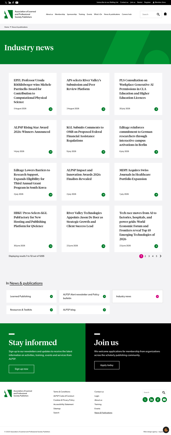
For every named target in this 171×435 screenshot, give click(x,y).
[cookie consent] (166, 430)
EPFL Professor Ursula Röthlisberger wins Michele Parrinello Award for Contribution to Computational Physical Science (32, 91)
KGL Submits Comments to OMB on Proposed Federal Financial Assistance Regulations (85, 133)
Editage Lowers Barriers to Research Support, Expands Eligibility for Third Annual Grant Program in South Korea (32, 178)
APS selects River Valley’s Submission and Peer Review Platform (84, 84)
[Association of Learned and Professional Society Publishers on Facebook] (13, 2)
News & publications (26, 283)
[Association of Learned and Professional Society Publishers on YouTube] (16, 2)
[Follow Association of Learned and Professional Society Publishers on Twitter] (6, 3)
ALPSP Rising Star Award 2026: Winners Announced (32, 129)
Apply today (106, 365)
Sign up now (21, 369)
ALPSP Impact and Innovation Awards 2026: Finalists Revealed (84, 174)
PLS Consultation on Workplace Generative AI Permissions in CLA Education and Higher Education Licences (136, 88)
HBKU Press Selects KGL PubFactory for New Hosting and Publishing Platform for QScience (30, 219)
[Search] (158, 14)
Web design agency (150, 432)
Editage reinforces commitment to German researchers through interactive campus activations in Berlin (135, 136)
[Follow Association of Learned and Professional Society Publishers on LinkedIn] (10, 2)
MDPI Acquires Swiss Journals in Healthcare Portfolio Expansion (135, 174)
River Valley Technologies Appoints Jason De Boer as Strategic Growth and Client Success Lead (85, 219)
